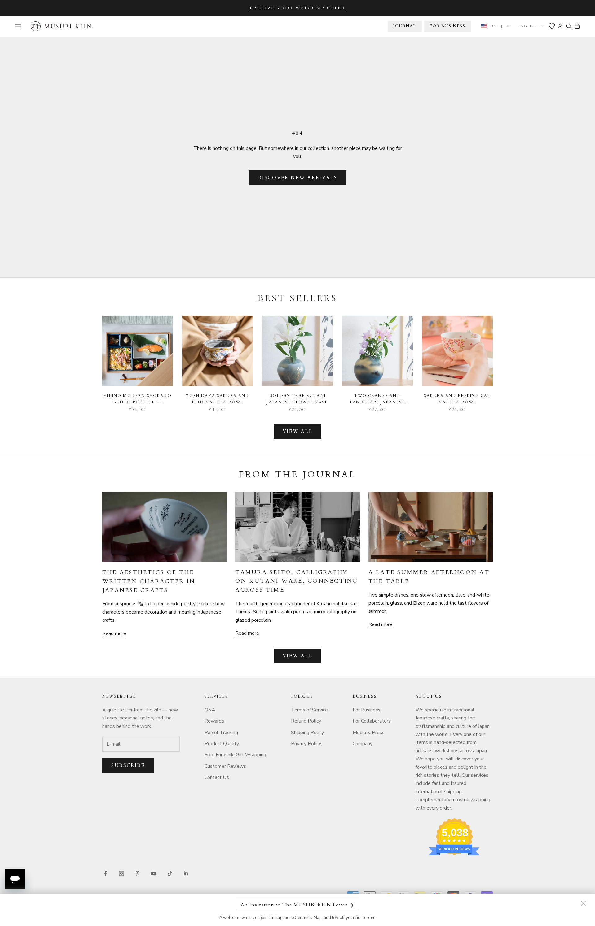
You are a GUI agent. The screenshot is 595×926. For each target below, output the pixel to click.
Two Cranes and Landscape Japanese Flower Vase (377, 399)
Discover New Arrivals (297, 178)
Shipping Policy (307, 732)
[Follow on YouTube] (154, 873)
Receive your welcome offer (298, 8)
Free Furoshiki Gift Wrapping (235, 754)
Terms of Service (309, 709)
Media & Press (369, 732)
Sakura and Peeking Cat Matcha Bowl (457, 398)
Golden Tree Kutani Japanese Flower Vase (297, 398)
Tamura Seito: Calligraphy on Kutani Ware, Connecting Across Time (296, 581)
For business (448, 26)
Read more (114, 633)
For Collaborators (372, 721)
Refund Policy (306, 721)
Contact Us (217, 777)
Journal (404, 26)
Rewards (214, 721)
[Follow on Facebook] (105, 873)
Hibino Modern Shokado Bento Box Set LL (137, 398)
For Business (367, 709)
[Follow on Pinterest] (137, 873)
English (527, 26)
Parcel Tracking (221, 732)
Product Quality (222, 743)
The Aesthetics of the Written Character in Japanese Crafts (148, 581)
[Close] (583, 903)
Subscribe (128, 765)
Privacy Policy (306, 743)
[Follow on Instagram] (121, 873)
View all (298, 431)
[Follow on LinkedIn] (186, 873)
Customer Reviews (225, 766)
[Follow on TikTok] (170, 873)
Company (362, 743)
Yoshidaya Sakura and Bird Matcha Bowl (217, 398)
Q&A (210, 709)
